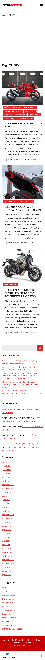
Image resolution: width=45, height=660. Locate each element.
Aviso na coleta (9, 657)
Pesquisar (40, 348)
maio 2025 (6, 507)
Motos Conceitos (30, 111)
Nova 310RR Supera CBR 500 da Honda (23, 125)
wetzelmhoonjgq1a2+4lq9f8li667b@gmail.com (22, 443)
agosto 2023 (6, 575)
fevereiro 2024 (7, 552)
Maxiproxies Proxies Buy (12, 409)
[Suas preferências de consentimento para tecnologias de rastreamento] (41, 656)
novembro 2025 (8, 488)
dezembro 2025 (8, 485)
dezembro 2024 (8, 515)
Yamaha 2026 (8, 118)
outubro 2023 (7, 567)
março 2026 (6, 477)
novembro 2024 (8, 518)
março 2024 (6, 548)
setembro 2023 (8, 571)
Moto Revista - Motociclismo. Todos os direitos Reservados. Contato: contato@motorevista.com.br (22, 643)
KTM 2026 (19, 111)
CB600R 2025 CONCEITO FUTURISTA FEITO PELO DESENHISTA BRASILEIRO (20, 293)
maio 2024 (6, 541)
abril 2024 (6, 545)
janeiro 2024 (7, 556)
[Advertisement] (22, 39)
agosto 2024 (6, 530)
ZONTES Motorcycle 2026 (24, 118)
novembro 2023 (8, 563)
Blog (5, 108)
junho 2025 (6, 503)
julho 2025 (6, 500)
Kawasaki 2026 (9, 111)
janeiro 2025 (7, 511)
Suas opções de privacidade (19, 654)
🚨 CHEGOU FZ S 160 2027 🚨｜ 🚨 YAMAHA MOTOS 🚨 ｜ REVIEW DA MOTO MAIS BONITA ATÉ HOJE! (22, 384)
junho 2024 (6, 537)
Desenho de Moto (15, 108)
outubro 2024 (7, 522)
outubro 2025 (7, 492)
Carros (4, 591)
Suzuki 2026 (8, 115)
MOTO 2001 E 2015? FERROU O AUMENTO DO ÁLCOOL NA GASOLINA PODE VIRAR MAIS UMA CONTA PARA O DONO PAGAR (20, 375)
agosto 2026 (6, 462)
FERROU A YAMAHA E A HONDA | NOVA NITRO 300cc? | (23, 208)
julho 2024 (6, 533)
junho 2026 (6, 470)
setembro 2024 (8, 526)
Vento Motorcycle (20, 115)
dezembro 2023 (8, 560)
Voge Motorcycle (34, 115)
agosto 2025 (6, 496)
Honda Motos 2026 (29, 108)
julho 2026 (6, 466)
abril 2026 (6, 473)
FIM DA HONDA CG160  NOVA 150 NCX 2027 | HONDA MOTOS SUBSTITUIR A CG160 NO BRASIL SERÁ (21, 393)
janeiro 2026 (7, 481)
